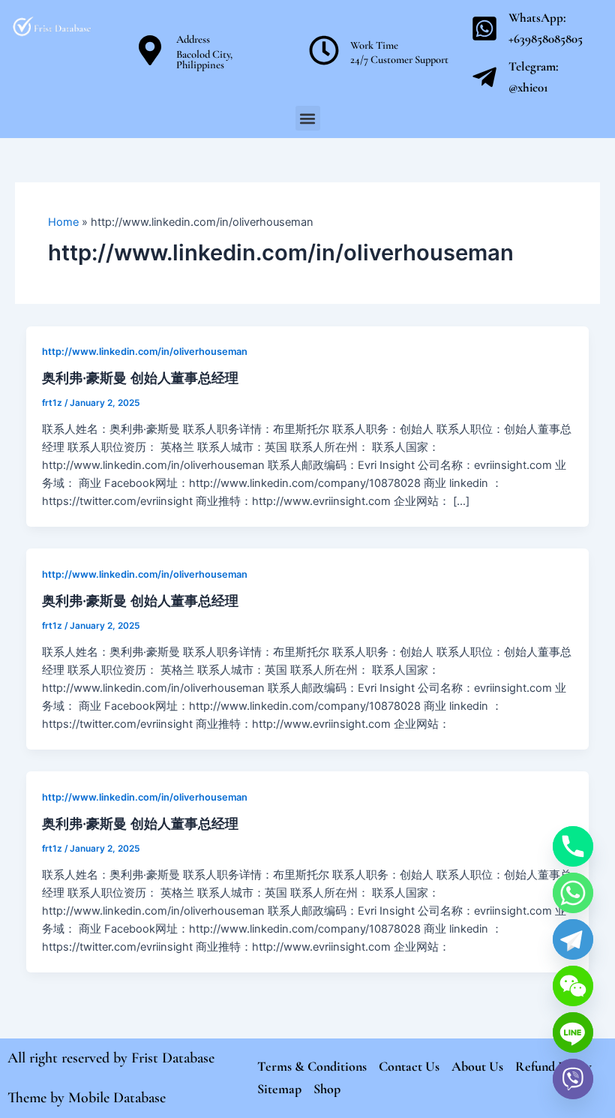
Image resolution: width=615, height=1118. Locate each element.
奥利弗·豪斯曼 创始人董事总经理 (140, 377)
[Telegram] (573, 939)
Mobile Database (117, 1098)
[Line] (573, 1032)
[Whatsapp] (573, 893)
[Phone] (573, 846)
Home (63, 222)
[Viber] (573, 1079)
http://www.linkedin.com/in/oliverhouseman (145, 351)
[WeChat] (573, 986)
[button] (308, 118)
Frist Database (172, 1058)
